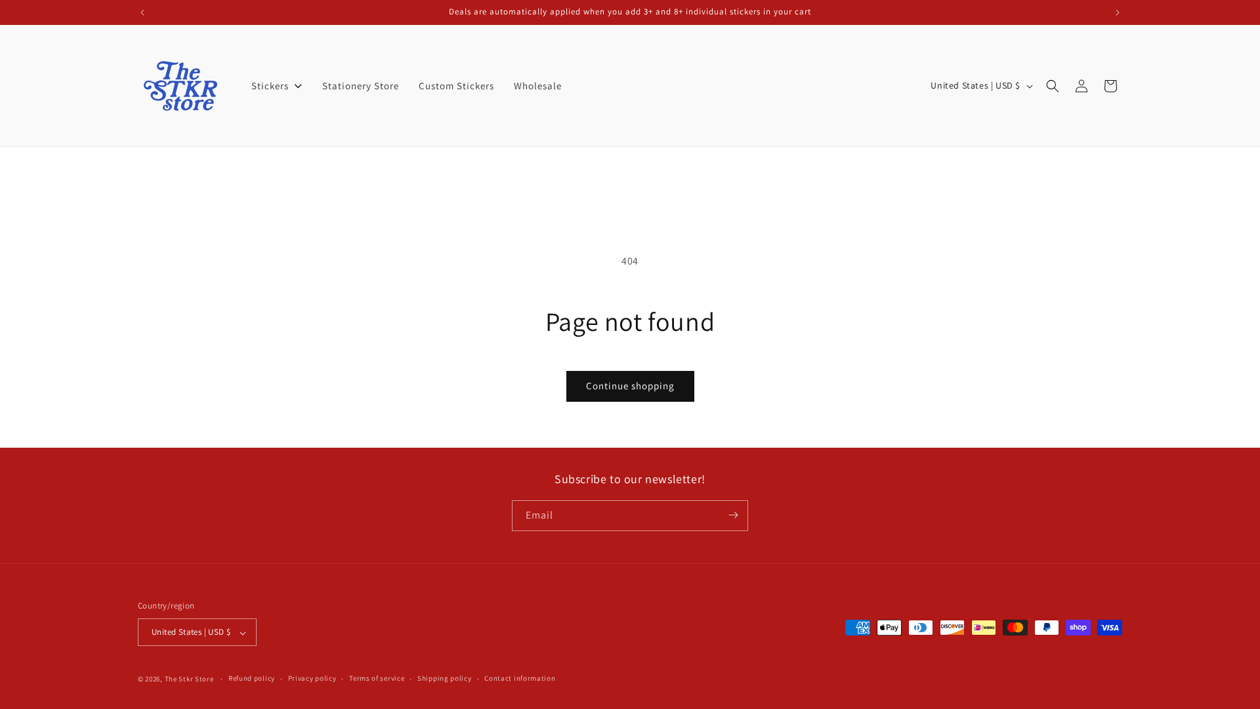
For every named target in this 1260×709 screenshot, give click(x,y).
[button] (1052, 86)
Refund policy (251, 678)
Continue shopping (630, 385)
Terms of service (376, 678)
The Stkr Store (189, 678)
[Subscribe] (733, 515)
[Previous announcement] (142, 12)
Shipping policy (444, 678)
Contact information (519, 678)
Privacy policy (312, 678)
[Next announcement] (1117, 12)
